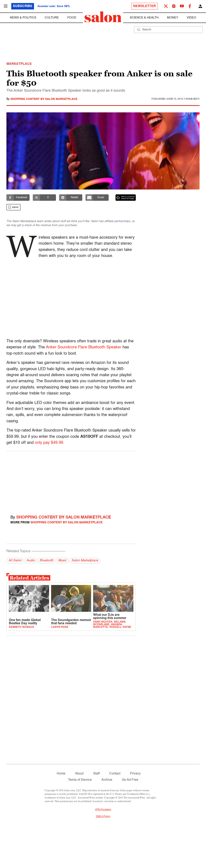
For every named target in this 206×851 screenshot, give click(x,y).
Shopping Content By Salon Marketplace (43, 99)
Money (172, 17)
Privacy (135, 773)
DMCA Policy (103, 816)
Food (71, 17)
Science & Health (144, 17)
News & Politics (23, 17)
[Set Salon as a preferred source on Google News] (125, 197)
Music (62, 560)
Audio (30, 560)
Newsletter (144, 6)
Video (191, 17)
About (79, 773)
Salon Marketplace (84, 560)
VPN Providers (103, 810)
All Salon (15, 560)
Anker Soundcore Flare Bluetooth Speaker (83, 347)
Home (61, 773)
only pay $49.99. (49, 443)
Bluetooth (46, 560)
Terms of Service (80, 780)
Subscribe (22, 6)
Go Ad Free (130, 780)
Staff (96, 773)
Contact (114, 773)
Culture (52, 17)
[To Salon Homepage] (103, 17)
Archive (106, 780)
